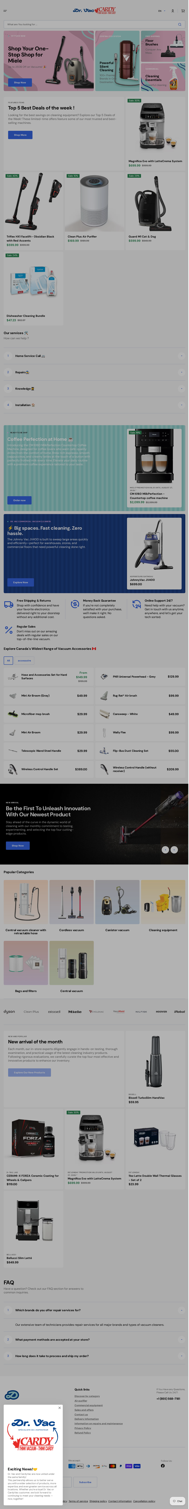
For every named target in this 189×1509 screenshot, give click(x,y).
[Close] (59, 1408)
